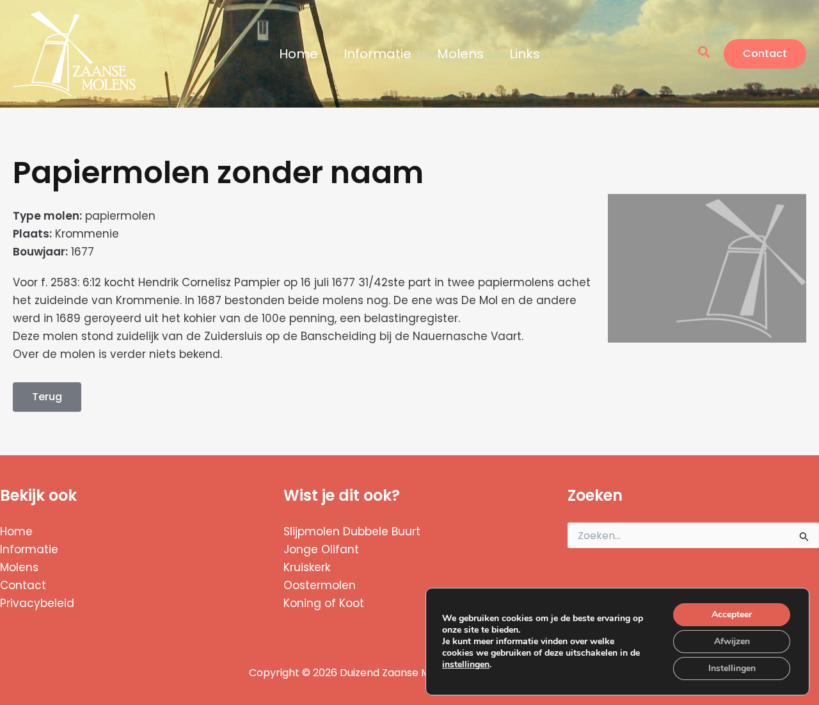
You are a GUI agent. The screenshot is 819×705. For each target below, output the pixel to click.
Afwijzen (732, 641)
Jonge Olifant (321, 549)
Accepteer (732, 614)
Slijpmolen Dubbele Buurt (351, 531)
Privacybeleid (37, 603)
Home (298, 54)
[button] (704, 53)
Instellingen (732, 668)
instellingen (465, 664)
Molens (460, 54)
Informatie (377, 54)
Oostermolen (319, 585)
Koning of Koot (323, 603)
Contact (23, 585)
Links (524, 54)
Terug (47, 396)
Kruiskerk (306, 567)
